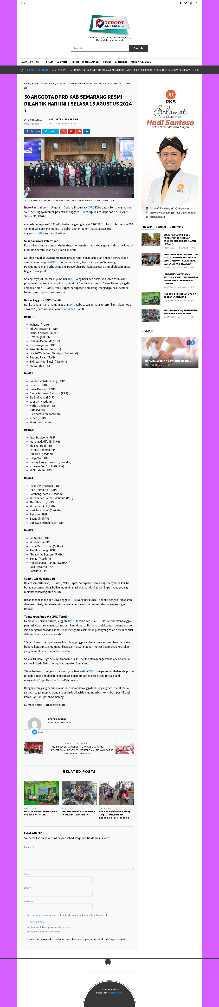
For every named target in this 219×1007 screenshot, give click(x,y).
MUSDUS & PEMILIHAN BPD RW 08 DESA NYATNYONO (180, 295)
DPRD (91, 207)
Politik (34, 62)
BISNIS (49, 62)
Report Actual (34, 119)
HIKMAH (107, 62)
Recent (147, 226)
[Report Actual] (109, 25)
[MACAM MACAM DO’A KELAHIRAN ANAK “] (169, 352)
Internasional (91, 62)
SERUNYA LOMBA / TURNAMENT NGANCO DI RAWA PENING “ (180, 312)
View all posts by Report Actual (60, 722)
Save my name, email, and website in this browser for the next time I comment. (67, 915)
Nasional (62, 62)
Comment (30, 846)
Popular (161, 226)
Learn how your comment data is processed (98, 939)
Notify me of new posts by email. (43, 931)
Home (23, 3)
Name (27, 874)
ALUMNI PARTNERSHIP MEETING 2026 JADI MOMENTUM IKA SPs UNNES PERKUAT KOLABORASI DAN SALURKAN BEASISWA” (130, 69)
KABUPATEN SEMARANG (43, 83)
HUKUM (75, 62)
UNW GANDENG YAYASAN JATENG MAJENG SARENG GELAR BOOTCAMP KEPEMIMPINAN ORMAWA (181, 279)
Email (27, 887)
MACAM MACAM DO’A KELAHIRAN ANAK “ (169, 361)
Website (28, 901)
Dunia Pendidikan (141, 62)
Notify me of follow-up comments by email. (49, 927)
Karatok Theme (115, 992)
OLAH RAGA (121, 62)
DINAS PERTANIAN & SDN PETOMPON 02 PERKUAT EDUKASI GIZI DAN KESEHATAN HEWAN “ (180, 239)
